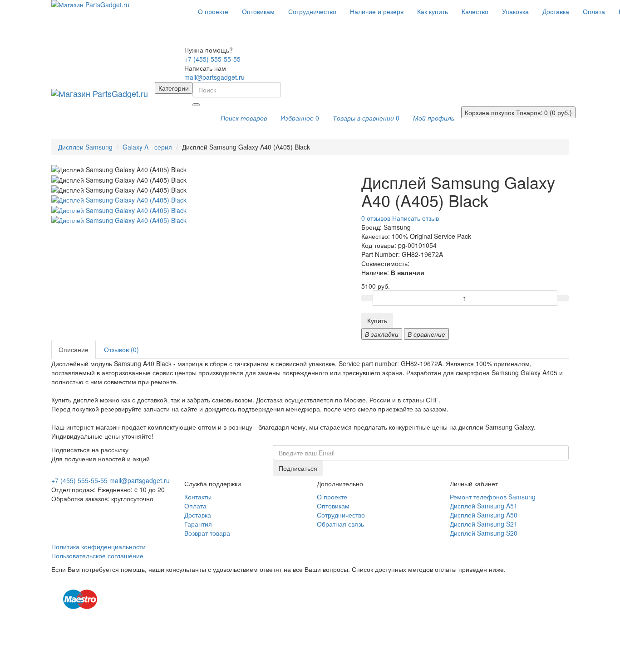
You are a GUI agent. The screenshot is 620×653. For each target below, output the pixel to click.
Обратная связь (340, 523)
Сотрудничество (312, 11)
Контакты (198, 496)
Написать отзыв (415, 218)
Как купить (432, 11)
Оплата (594, 11)
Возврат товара (207, 532)
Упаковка (515, 11)
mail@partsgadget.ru (214, 77)
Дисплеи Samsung (85, 146)
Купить (377, 320)
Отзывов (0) (121, 349)
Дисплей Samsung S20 (483, 532)
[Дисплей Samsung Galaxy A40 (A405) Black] (119, 198)
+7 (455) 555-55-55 (212, 58)
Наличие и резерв (376, 11)
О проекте (213, 11)
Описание (74, 349)
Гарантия (198, 523)
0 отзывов (375, 218)
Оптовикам (258, 11)
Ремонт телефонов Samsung (493, 496)
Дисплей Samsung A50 (483, 514)
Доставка (555, 11)
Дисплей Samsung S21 (483, 523)
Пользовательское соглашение (97, 555)
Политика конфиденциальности (98, 546)
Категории (173, 87)
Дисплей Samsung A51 (483, 505)
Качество (475, 11)
